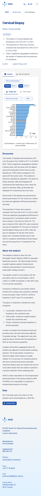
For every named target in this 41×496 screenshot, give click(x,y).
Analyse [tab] (10, 74)
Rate (20, 86)
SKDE (7, 12)
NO (25, 4)
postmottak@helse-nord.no (13, 476)
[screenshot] (34, 105)
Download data (10, 403)
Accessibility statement (12, 460)
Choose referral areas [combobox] (12, 81)
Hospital (7, 86)
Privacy (5, 457)
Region (14, 86)
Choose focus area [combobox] (12, 98)
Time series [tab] (27, 92)
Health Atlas (17, 12)
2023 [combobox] (27, 98)
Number (26, 86)
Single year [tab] (12, 92)
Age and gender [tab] (24, 74)
